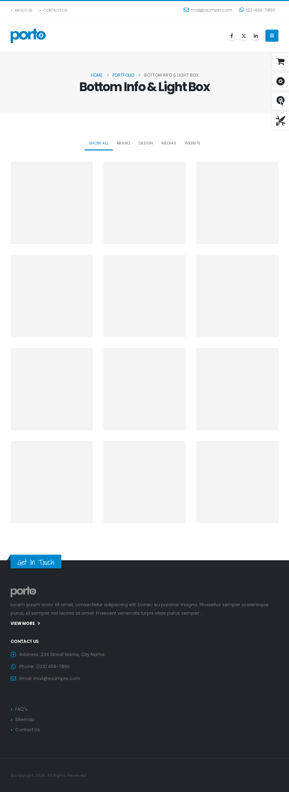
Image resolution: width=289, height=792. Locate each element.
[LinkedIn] (255, 36)
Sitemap (25, 719)
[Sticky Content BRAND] (52, 482)
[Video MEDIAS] (52, 296)
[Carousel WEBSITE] (237, 482)
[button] (271, 36)
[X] (243, 36)
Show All (99, 143)
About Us (23, 10)
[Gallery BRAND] (237, 296)
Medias (168, 143)
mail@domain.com (211, 10)
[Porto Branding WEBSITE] (144, 482)
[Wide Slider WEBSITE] (237, 203)
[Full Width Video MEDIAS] (144, 389)
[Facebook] (231, 36)
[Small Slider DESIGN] (52, 203)
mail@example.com (56, 678)
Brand (123, 143)
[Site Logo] (28, 35)
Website (193, 143)
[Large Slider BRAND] (144, 203)
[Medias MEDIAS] (52, 389)
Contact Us (55, 10)
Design (146, 143)
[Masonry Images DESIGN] (237, 389)
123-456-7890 (260, 10)
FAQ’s (21, 709)
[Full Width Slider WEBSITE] (144, 296)
